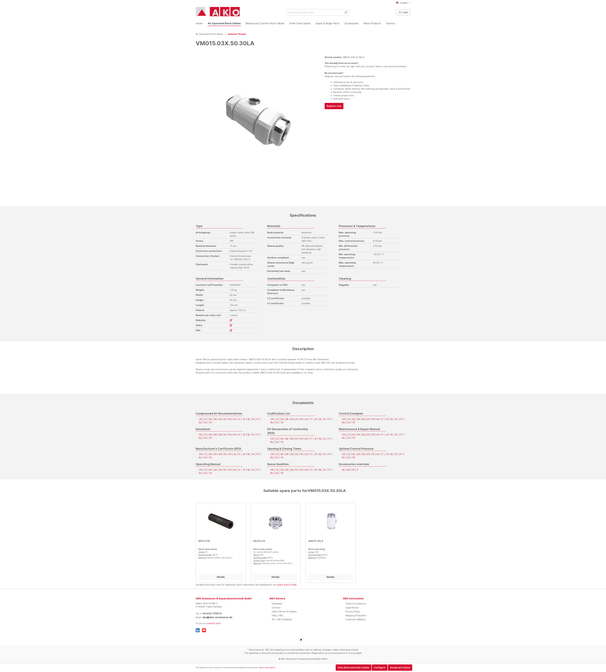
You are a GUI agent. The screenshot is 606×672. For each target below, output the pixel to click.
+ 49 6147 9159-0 (211, 613)
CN (200, 419)
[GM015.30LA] (330, 521)
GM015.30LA (315, 540)
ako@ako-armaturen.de (217, 617)
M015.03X (204, 540)
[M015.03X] (220, 521)
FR (230, 419)
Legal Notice (352, 607)
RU (200, 422)
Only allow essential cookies (353, 667)
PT (258, 419)
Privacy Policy (352, 611)
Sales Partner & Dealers (284, 611)
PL (253, 419)
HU (235, 419)
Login (405, 12)
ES (225, 419)
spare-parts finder (287, 584)
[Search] (346, 12)
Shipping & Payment (355, 615)
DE (210, 419)
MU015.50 (259, 540)
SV (205, 422)
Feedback (277, 603)
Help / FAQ (277, 615)
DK (215, 419)
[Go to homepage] (218, 11)
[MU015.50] (275, 521)
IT (240, 419)
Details (221, 577)
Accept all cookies (400, 667)
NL (248, 419)
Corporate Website (355, 619)
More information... (268, 667)
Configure (379, 667)
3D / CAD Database (282, 619)
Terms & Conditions (355, 603)
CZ (205, 419)
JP (244, 419)
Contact (276, 607)
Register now (334, 106)
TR (210, 422)
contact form (213, 623)
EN (220, 419)
